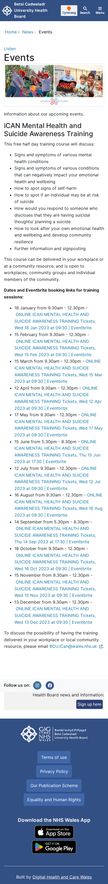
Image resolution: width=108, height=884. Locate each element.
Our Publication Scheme (54, 785)
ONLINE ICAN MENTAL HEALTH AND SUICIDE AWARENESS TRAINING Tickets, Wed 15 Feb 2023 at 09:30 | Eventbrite (55, 348)
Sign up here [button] (89, 704)
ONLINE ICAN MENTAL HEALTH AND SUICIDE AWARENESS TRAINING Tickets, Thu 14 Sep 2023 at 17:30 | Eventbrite (55, 535)
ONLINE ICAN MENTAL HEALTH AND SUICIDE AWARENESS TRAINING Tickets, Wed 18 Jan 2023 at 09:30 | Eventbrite (55, 321)
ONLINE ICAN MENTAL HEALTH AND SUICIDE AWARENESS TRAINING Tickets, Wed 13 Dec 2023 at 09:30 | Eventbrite (55, 615)
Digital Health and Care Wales (62, 877)
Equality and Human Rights (54, 799)
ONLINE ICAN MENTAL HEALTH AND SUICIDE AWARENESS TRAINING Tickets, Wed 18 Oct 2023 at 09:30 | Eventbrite (55, 562)
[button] (37, 685)
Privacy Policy (54, 771)
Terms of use (54, 757)
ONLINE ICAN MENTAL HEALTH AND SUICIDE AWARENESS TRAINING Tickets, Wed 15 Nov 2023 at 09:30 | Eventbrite (55, 588)
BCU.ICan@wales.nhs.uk (73, 646)
